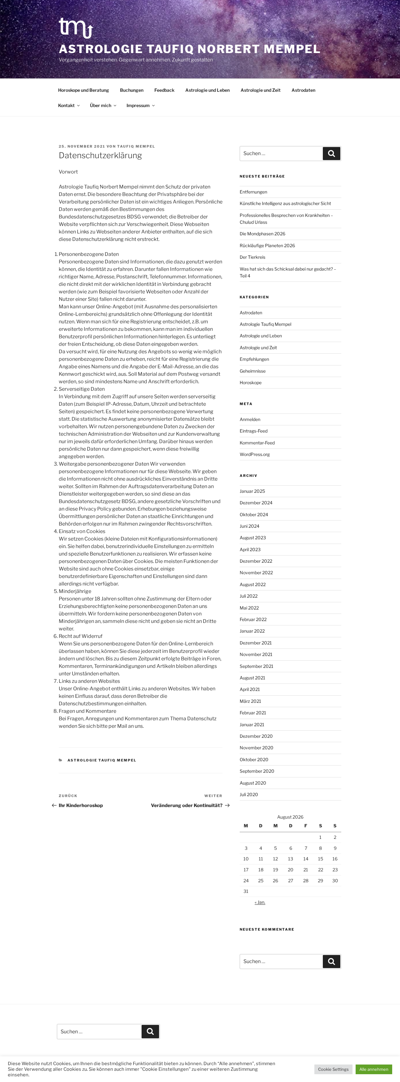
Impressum (138, 105)
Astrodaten (303, 90)
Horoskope (251, 382)
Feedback (164, 90)
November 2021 (256, 654)
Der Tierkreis (252, 257)
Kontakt (66, 105)
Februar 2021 (253, 712)
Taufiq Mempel (136, 146)
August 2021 (252, 677)
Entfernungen (253, 191)
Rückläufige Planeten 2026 (267, 245)
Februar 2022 (253, 619)
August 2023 (253, 537)
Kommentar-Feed (257, 442)
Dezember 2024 (256, 502)
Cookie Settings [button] (333, 1069)
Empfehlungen (254, 359)
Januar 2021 (252, 724)
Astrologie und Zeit (261, 90)
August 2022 (253, 584)
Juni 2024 (249, 526)
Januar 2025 (252, 491)
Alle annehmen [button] (373, 1069)
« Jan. (260, 902)
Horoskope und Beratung (83, 90)
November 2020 (256, 747)
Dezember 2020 (256, 736)
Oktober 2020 (254, 759)
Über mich (100, 105)
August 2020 (253, 783)
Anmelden (250, 419)
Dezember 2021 (256, 642)
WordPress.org (255, 454)
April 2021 (250, 689)
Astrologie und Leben (207, 90)
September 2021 (256, 666)
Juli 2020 (249, 794)
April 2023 (250, 549)
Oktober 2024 (254, 514)
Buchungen (131, 90)
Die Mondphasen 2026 (262, 233)
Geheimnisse (253, 371)
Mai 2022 (249, 607)
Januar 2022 (252, 631)
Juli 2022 (249, 596)
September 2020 (257, 771)
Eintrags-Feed (254, 430)
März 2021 (250, 701)
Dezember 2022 (256, 561)
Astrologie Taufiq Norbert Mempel (190, 49)
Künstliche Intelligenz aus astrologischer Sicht (285, 203)
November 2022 (256, 572)
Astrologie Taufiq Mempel (102, 760)
